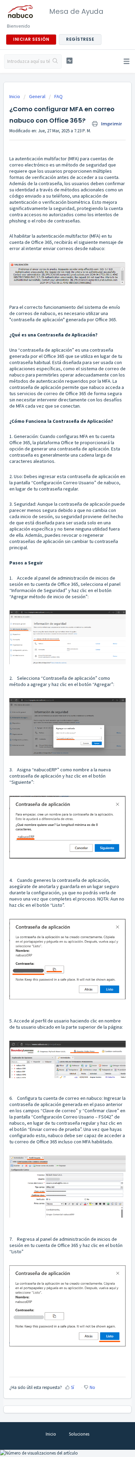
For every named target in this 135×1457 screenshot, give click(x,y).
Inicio (15, 96)
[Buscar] (55, 61)
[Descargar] (54, 745)
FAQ (58, 96)
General (37, 96)
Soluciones (79, 1434)
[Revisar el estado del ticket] (69, 60)
